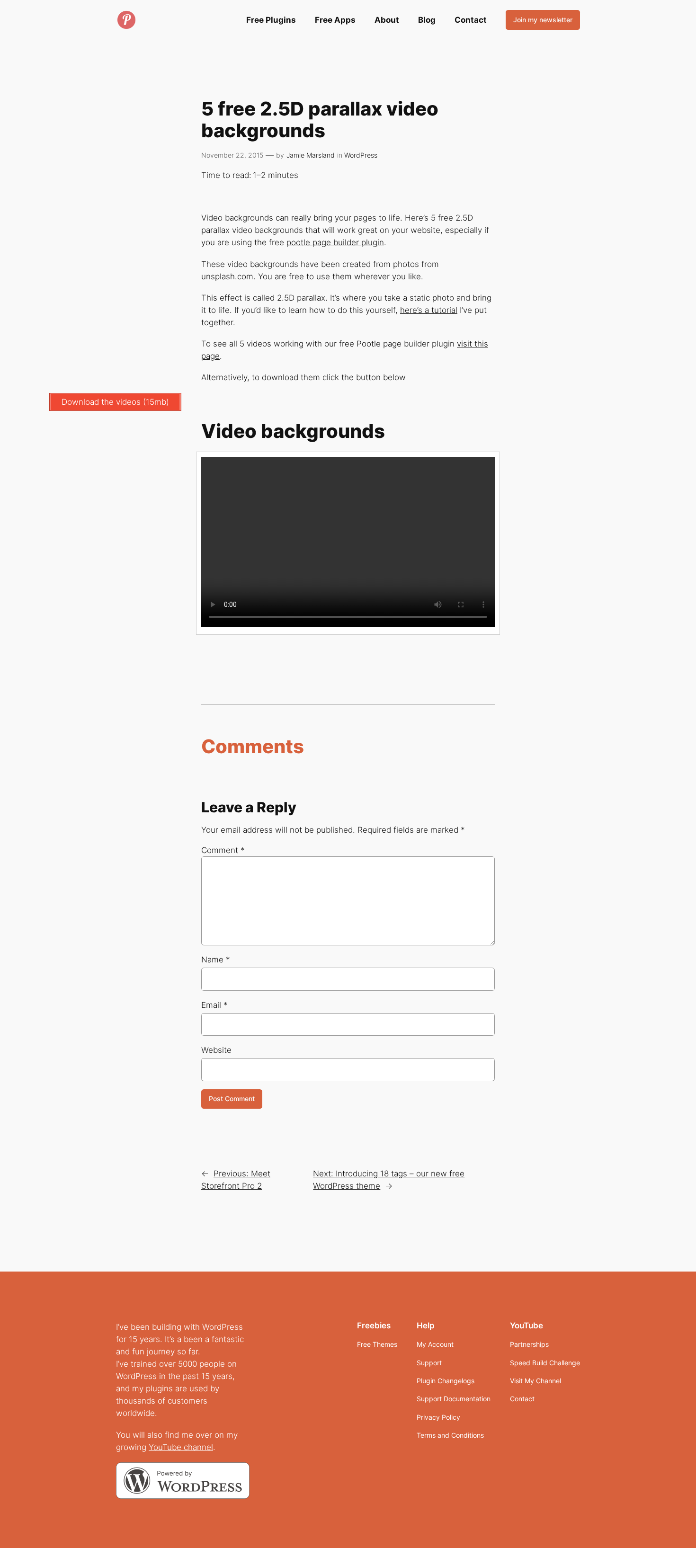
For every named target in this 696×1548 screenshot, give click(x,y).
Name (215, 959)
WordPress (360, 155)
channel (198, 1447)
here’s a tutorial (428, 310)
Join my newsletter (542, 20)
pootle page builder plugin (335, 242)
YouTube (166, 1447)
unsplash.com (227, 276)
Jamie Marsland (310, 155)
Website (216, 1050)
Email (214, 1005)
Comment (223, 850)
